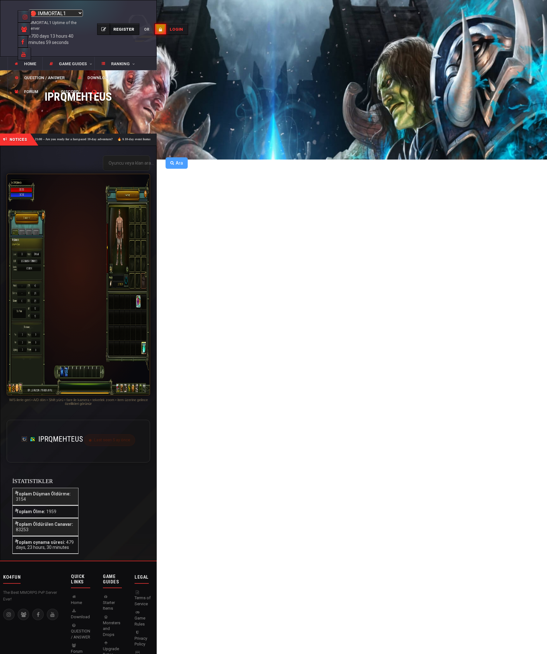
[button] (68, 64)
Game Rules (140, 621)
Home (76, 602)
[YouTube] (52, 614)
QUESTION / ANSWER (80, 634)
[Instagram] (9, 614)
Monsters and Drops (111, 628)
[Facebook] (38, 614)
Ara (179, 163)
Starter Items (109, 605)
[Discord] (23, 614)
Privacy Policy (141, 641)
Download (80, 616)
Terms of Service (143, 600)
